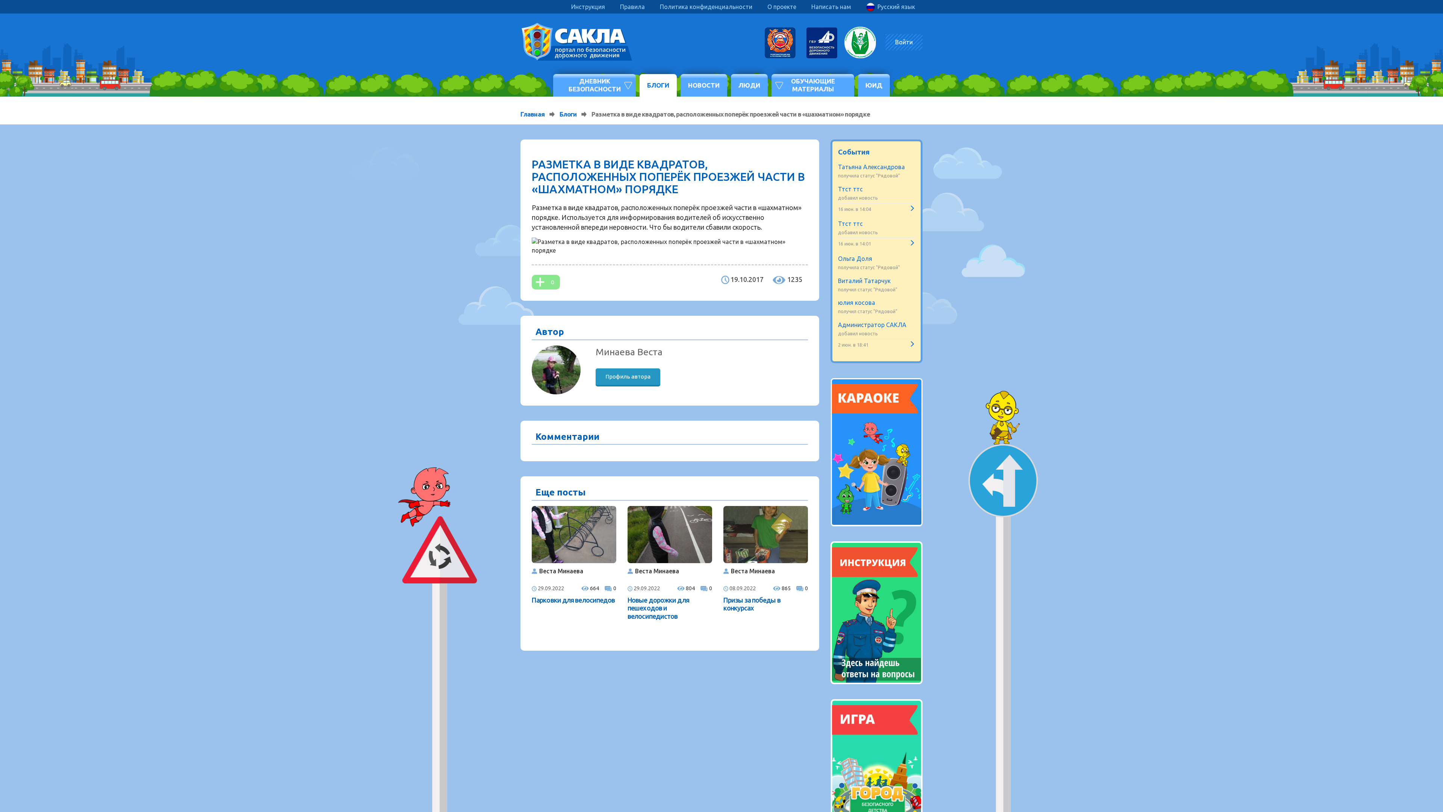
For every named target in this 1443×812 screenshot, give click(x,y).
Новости (704, 85)
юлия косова (856, 302)
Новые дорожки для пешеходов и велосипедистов (658, 608)
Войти (904, 42)
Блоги (658, 85)
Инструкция (588, 6)
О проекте (781, 6)
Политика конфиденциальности (706, 6)
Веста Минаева (561, 571)
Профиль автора (627, 376)
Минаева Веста (629, 352)
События (854, 152)
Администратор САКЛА (872, 324)
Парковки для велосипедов (573, 600)
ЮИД (873, 85)
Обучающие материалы (813, 84)
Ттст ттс (850, 189)
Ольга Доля (855, 258)
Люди (749, 85)
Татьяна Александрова (871, 167)
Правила (632, 6)
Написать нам (831, 6)
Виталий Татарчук (864, 280)
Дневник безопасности (595, 84)
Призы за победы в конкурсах (751, 604)
